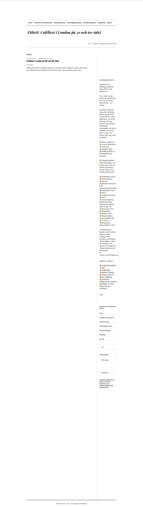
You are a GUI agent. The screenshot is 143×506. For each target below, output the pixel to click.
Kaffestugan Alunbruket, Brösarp (106, 271)
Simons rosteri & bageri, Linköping (106, 276)
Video (50, 58)
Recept (101, 339)
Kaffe (46, 58)
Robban (30, 65)
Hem (89, 43)
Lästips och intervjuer (106, 317)
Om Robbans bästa (105, 326)
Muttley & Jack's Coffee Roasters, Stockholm (106, 286)
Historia (41, 58)
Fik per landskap (104, 330)
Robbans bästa (107, 151)
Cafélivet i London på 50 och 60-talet (42, 60)
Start (100, 313)
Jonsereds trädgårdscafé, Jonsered (108, 280)
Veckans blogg (104, 322)
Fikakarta (102, 334)
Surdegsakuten (104, 153)
